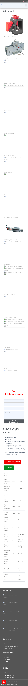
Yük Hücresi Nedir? (13, 595)
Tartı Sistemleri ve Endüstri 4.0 (16, 612)
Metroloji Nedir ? (13, 620)
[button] (26, 5)
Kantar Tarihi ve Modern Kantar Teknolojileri (16, 629)
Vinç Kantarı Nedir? (13, 602)
